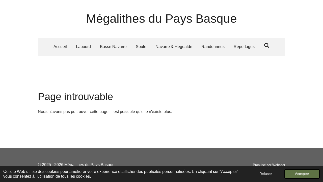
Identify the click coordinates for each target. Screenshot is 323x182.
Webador (278, 165)
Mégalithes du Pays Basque (161, 18)
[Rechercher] (266, 45)
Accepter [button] (302, 174)
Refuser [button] (265, 174)
